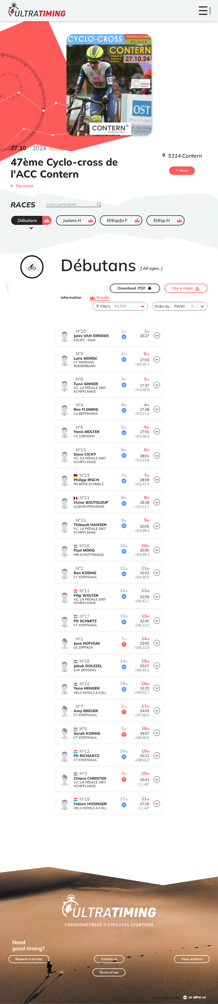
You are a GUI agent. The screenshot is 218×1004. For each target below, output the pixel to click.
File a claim (182, 288)
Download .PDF (131, 288)
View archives (192, 959)
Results (103, 297)
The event (24, 186)
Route (183, 171)
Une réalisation (166, 997)
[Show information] (157, 335)
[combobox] (115, 306)
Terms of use (109, 972)
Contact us (109, 959)
